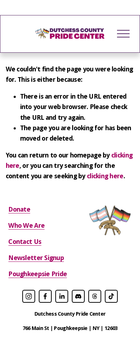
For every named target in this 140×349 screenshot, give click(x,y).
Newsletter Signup (36, 257)
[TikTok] (111, 296)
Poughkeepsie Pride (37, 274)
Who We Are (26, 225)
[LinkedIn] (61, 296)
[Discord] (78, 296)
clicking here (105, 176)
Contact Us (24, 241)
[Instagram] (28, 296)
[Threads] (94, 296)
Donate (19, 209)
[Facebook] (45, 296)
